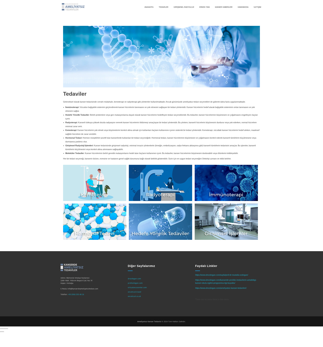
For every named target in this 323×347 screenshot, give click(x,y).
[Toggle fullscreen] (5, 328)
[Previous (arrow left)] (1, 331)
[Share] (3, 328)
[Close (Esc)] (1, 328)
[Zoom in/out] (7, 328)
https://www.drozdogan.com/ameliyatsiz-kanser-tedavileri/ (220, 288)
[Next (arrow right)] (3, 331)
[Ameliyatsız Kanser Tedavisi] (73, 6)
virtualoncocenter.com (137, 287)
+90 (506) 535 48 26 (76, 294)
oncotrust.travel (134, 292)
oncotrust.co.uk (134, 296)
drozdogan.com (134, 278)
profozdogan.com (135, 283)
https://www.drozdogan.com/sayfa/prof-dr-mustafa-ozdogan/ (221, 275)
